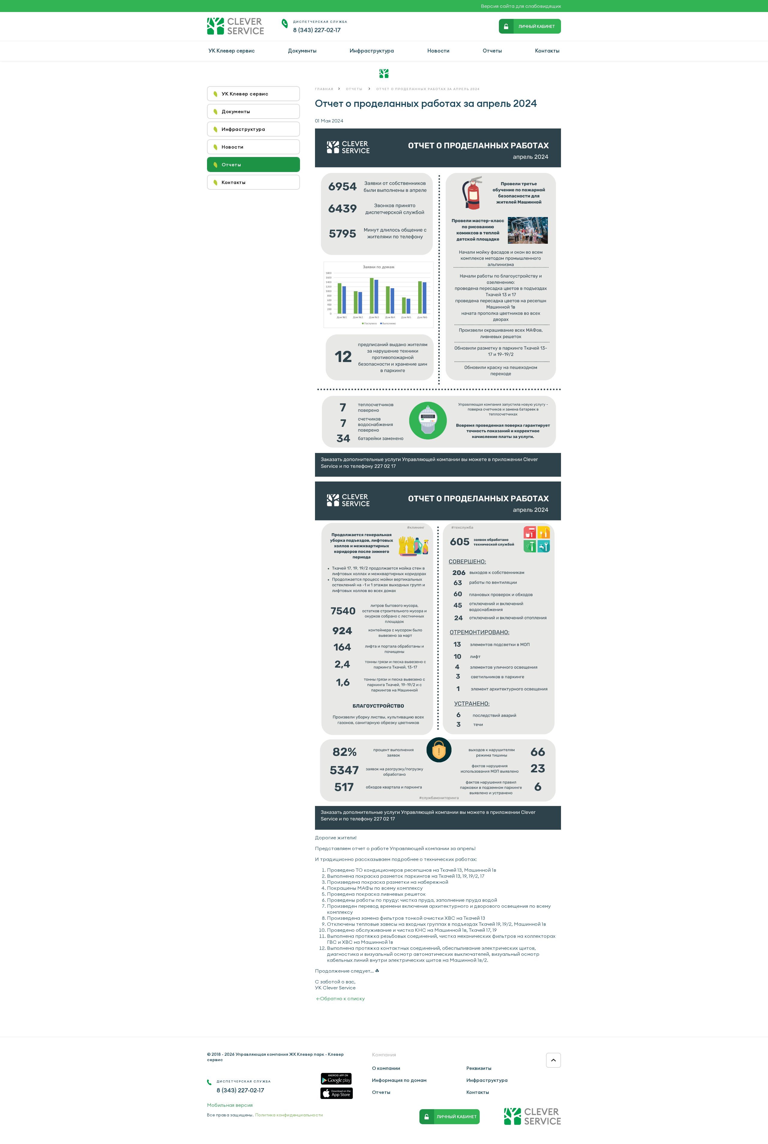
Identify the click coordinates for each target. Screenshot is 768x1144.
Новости (438, 50)
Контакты (547, 50)
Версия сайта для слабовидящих (521, 6)
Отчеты (492, 50)
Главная (324, 89)
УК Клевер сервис (231, 50)
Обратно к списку (340, 998)
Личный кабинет (537, 26)
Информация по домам (399, 1080)
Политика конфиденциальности (289, 1115)
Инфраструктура (372, 50)
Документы (302, 50)
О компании (386, 1068)
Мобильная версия (230, 1105)
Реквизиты (478, 1068)
